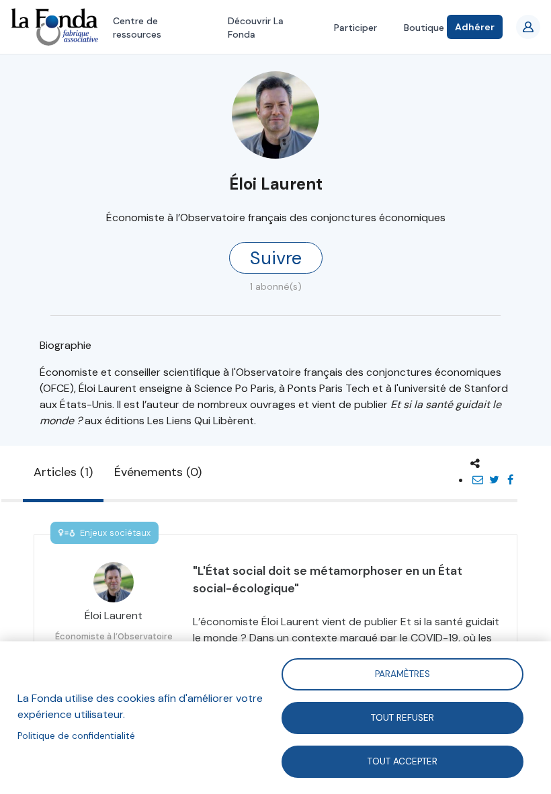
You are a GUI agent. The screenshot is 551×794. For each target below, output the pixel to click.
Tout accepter (402, 760)
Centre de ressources (137, 27)
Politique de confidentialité (76, 736)
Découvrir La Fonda (256, 27)
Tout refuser (402, 717)
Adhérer (475, 27)
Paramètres (402, 673)
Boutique (424, 28)
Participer (355, 28)
